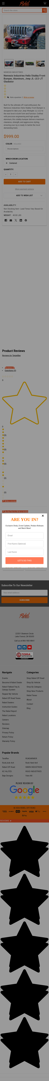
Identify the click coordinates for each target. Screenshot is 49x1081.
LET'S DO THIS (25, 560)
